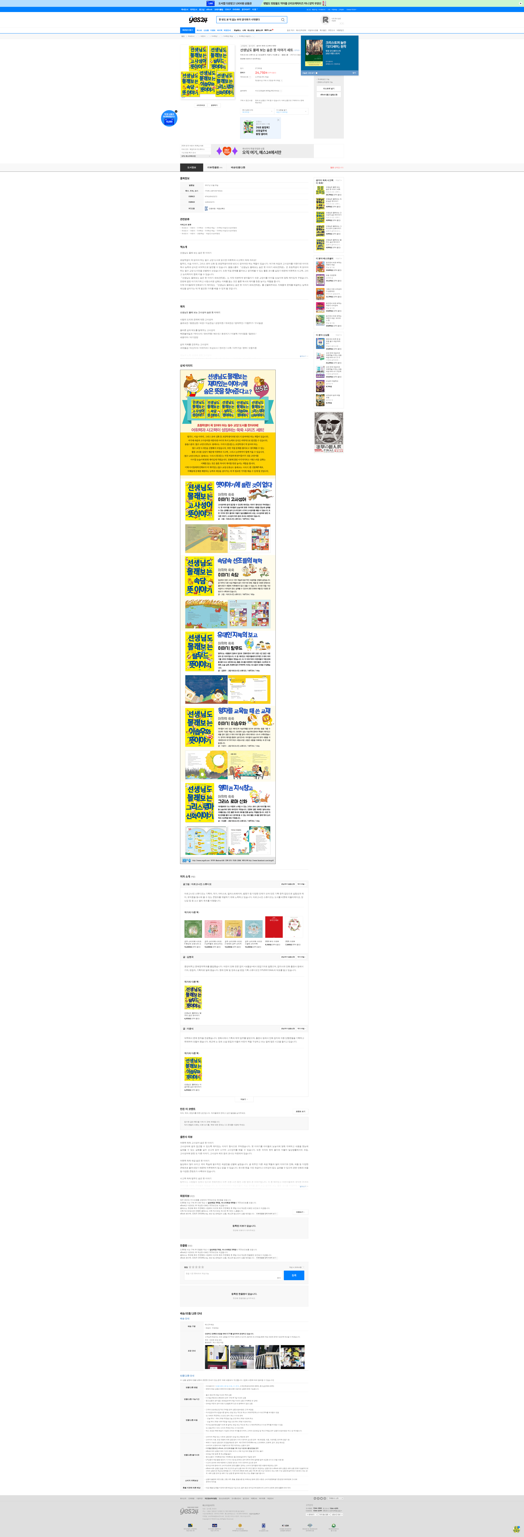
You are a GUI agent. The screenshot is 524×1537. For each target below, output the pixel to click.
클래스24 (259, 30)
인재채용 (191, 1498)
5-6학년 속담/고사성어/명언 (227, 231)
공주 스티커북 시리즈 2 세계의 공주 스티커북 (233, 943)
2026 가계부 (290, 941)
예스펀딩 (250, 30)
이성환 (275, 55)
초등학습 (200, 234)
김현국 (263, 55)
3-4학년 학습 (228, 36)
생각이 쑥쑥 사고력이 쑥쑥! (266, 46)
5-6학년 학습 (210, 231)
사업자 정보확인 (254, 1514)
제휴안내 (254, 1498)
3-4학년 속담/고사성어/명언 (227, 228)
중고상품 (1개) (246, 111)
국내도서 (191, 36)
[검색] (283, 19)
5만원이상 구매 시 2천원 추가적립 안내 (281, 81)
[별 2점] (190, 1267)
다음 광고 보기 (343, 23)
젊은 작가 (290, 30)
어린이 (203, 36)
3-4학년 (214, 36)
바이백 (219, 30)
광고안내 (246, 1498)
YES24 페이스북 (318, 1498)
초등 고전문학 (331, 275)
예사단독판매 (301, 30)
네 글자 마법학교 (332, 381)
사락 (244, 30)
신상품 (206, 30)
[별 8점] (199, 1267)
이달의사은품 (313, 30)
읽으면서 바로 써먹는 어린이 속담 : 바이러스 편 (334, 318)
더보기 (338, 180)
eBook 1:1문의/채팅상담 (332, 1511)
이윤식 (269, 55)
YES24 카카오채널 (315, 1498)
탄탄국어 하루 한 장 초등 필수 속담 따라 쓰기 (333, 341)
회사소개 (183, 1498)
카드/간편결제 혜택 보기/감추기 (281, 91)
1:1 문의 (236, 1386)
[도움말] (250, 77)
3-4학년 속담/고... (245, 36)
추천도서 (331, 30)
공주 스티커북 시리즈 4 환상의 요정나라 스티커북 (192, 943)
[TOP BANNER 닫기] (520, 3)
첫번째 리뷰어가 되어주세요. (250, 59)
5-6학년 (200, 231)
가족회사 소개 (335, 1498)
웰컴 (183, 36)
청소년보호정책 (224, 1498)
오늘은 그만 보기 (308, 73)
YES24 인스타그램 (324, 1498)
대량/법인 (340, 30)
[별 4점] (193, 1267)
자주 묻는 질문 (324, 1514)
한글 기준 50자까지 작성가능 (197, 1274)
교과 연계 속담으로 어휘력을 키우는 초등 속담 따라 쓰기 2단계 (334, 369)
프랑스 (260, 128)
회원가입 (314, 9)
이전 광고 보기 (340, 23)
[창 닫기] (278, 120)
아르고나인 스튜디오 (247, 55)
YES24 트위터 (321, 1498)
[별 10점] (202, 1267)
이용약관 (199, 1498)
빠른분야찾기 (187, 30)
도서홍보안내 (236, 1498)
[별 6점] (196, 1267)
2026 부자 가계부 (272, 941)
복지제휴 (262, 1498)
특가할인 (323, 30)
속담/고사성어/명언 (213, 234)
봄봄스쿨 (285, 55)
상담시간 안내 (337, 1514)
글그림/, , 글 (260, 55)
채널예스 (237, 30)
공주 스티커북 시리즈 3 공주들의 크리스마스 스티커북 (214, 943)
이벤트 (212, 30)
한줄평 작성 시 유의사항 (303, 1267)
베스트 (199, 30)
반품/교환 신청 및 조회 (224, 1386)
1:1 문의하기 (312, 1514)
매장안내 (227, 30)
